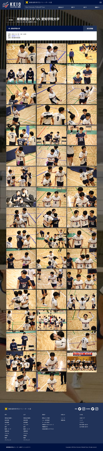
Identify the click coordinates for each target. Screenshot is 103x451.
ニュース (63, 418)
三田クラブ (82, 418)
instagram (83, 408)
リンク (81, 420)
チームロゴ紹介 (46, 422)
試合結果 (7, 422)
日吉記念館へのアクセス (48, 429)
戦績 (6, 437)
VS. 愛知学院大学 (14, 28)
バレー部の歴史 (46, 420)
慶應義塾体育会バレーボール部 (18, 409)
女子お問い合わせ (84, 426)
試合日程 (7, 420)
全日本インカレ (16, 36)
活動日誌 (7, 431)
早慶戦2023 (45, 426)
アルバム (7, 433)
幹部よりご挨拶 (46, 418)
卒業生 (6, 435)
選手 (6, 426)
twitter (79, 408)
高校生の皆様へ (8, 418)
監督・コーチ (8, 429)
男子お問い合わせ (84, 424)
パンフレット (8, 440)
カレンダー (7, 424)
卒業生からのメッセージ (48, 424)
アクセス (82, 422)
